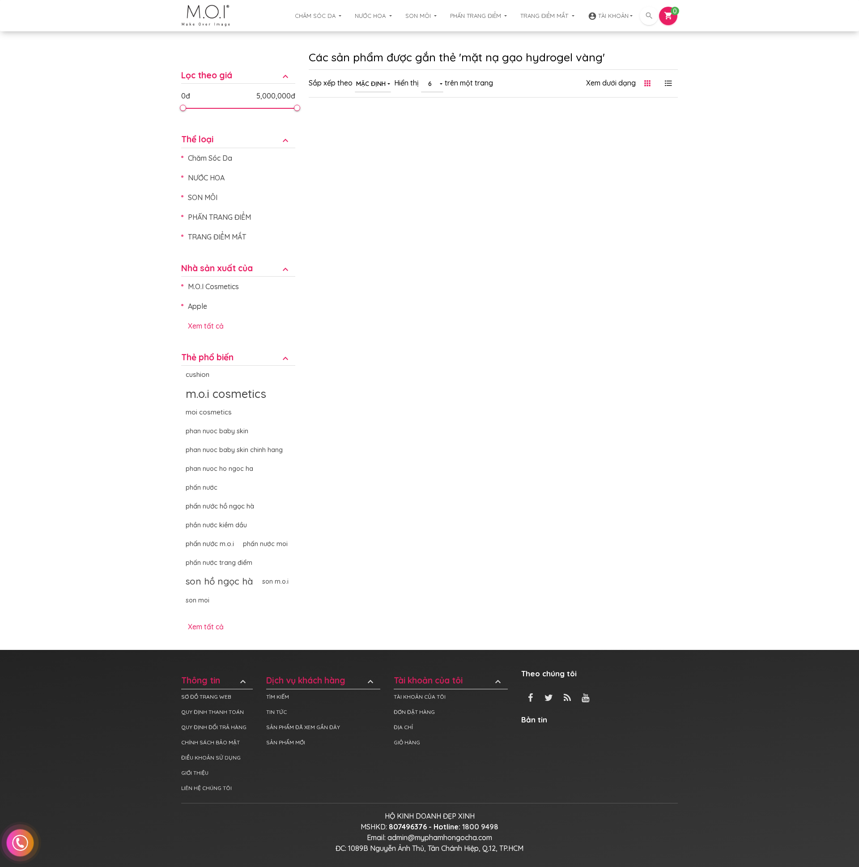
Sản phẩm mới (285, 742)
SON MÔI (419, 15)
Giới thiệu (194, 772)
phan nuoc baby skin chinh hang (234, 450)
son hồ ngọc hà (219, 581)
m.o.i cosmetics (226, 393)
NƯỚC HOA (371, 15)
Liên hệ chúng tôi (206, 788)
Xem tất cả (206, 325)
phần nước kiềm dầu (216, 525)
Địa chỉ (403, 727)
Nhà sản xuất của (236, 268)
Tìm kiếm (277, 696)
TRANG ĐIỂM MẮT (545, 15)
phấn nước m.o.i (210, 543)
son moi (197, 600)
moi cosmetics (209, 412)
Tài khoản (608, 16)
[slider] (182, 108)
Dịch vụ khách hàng (321, 680)
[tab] (238, 69)
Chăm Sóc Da (316, 15)
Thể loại (236, 139)
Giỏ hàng (407, 742)
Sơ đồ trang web (206, 696)
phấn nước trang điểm (219, 563)
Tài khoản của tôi (448, 680)
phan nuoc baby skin (217, 431)
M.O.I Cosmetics (213, 286)
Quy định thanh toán (212, 712)
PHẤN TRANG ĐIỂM (476, 15)
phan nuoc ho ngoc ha (219, 469)
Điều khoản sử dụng (211, 757)
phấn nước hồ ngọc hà (220, 506)
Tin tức (276, 712)
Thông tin (214, 680)
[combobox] (373, 83)
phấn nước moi (265, 544)
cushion (197, 374)
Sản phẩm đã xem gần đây (303, 727)
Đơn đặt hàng (414, 712)
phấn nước (201, 487)
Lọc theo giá (236, 75)
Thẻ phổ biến (236, 357)
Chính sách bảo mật (210, 742)
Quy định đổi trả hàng (214, 727)
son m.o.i (275, 581)
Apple (197, 306)
